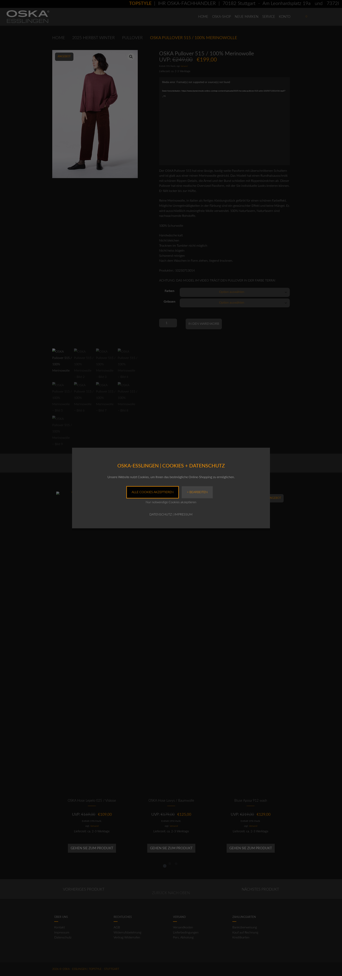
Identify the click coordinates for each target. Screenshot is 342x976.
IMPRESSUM (183, 514)
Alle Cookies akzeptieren (153, 492)
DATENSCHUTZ (160, 514)
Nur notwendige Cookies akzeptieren (171, 502)
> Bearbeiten (197, 492)
